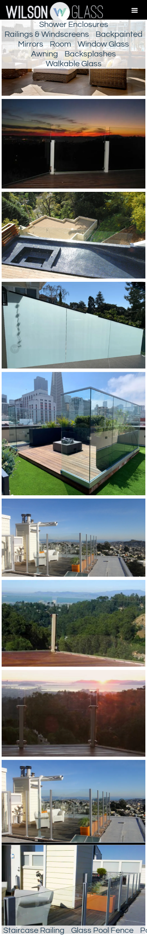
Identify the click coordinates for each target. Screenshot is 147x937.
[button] (134, 11)
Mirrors (30, 44)
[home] (51, 12)
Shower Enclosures (73, 24)
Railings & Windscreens (46, 34)
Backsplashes (90, 54)
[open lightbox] (73, 145)
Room (60, 44)
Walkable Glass (74, 64)
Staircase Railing (34, 930)
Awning (44, 54)
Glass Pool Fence (102, 930)
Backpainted (119, 34)
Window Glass (103, 44)
